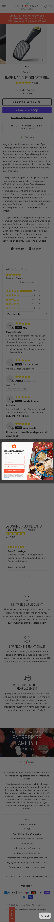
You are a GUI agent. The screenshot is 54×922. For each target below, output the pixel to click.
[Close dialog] (51, 443)
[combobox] (6, 466)
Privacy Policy (6, 477)
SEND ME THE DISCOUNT (14, 470)
